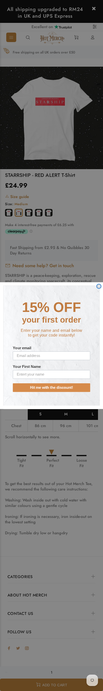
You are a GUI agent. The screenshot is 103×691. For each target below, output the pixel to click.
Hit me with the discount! (51, 388)
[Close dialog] (98, 286)
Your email (22, 348)
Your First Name (27, 366)
